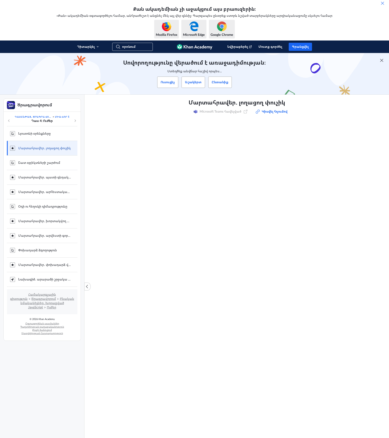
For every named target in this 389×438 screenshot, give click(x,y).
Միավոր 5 (62, 117)
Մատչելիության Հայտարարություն (42, 333)
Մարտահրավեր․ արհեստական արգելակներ (44, 192)
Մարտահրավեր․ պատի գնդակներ (44, 177)
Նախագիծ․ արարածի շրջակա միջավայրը (44, 279)
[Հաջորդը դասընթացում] (75, 120)
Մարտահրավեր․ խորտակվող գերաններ (44, 221)
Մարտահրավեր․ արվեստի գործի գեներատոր (44, 235)
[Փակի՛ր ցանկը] (87, 286)
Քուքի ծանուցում (42, 330)
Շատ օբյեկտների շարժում (39, 162)
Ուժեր (51, 307)
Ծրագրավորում (43, 299)
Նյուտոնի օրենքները (34, 133)
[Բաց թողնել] (382, 3)
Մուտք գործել (270, 46)
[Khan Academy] (194, 47)
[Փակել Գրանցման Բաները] (382, 60)
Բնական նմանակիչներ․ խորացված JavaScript (47, 303)
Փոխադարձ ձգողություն (37, 250)
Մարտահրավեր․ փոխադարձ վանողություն (44, 264)
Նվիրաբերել (237, 46)
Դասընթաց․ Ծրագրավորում (33, 117)
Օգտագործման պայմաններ (42, 323)
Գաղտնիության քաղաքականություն (42, 327)
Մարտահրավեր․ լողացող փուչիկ (44, 148)
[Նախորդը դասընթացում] (8, 120)
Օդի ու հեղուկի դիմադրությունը (42, 206)
